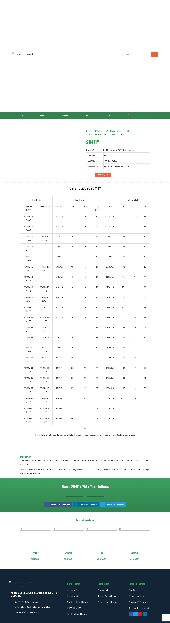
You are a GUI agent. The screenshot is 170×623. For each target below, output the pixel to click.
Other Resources (137, 583)
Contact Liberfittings (107, 602)
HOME (21, 115)
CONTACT (110, 115)
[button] (58, 504)
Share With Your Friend (139, 608)
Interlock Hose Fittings (77, 614)
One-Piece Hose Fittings (77, 602)
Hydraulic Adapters (75, 596)
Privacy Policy (103, 590)
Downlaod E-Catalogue (139, 602)
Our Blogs (133, 590)
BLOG (88, 115)
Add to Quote (103, 174)
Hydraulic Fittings (74, 590)
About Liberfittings (137, 596)
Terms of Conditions (107, 596)
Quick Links (103, 583)
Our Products (73, 583)
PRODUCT (65, 115)
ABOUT (42, 115)
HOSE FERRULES (74, 608)
